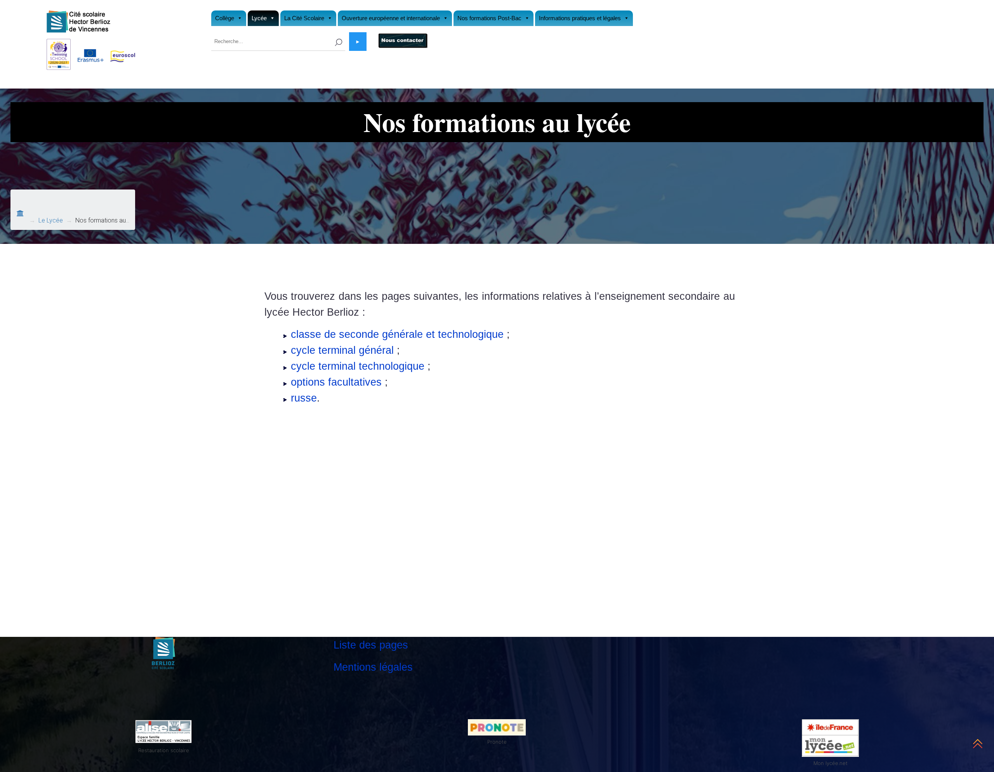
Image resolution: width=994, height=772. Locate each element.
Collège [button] (224, 18)
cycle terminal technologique (357, 366)
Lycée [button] (259, 18)
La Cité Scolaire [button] (304, 18)
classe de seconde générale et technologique (397, 334)
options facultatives (336, 382)
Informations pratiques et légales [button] (580, 18)
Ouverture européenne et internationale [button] (391, 18)
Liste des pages (371, 645)
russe (304, 398)
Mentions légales (373, 667)
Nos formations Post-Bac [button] (489, 18)
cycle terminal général (342, 350)
